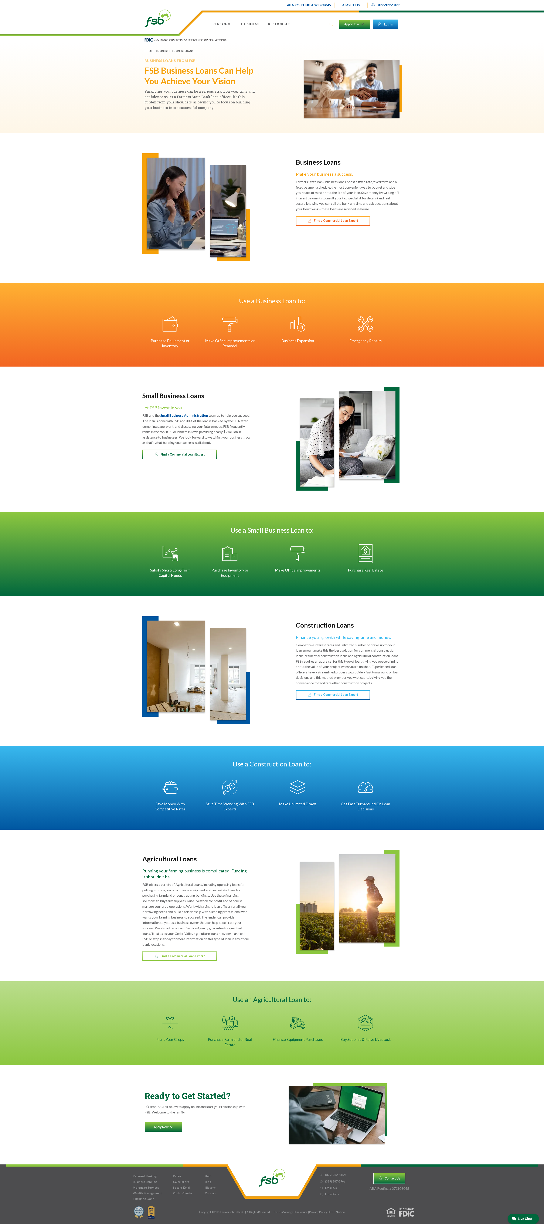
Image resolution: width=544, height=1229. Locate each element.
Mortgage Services (146, 1187)
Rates (177, 1176)
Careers (210, 1193)
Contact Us (389, 1178)
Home (148, 50)
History (210, 1187)
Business (162, 50)
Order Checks (183, 1193)
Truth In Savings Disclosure (290, 1212)
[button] (222, 24)
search (331, 24)
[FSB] (272, 1176)
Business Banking (145, 1182)
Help (208, 1176)
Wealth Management (147, 1193)
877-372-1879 (385, 5)
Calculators (181, 1182)
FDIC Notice (337, 1212)
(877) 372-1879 (332, 1175)
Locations (329, 1194)
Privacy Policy (318, 1212)
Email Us (328, 1187)
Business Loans (182, 50)
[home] (157, 18)
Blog (208, 1182)
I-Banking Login (143, 1199)
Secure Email (182, 1187)
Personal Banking (145, 1176)
